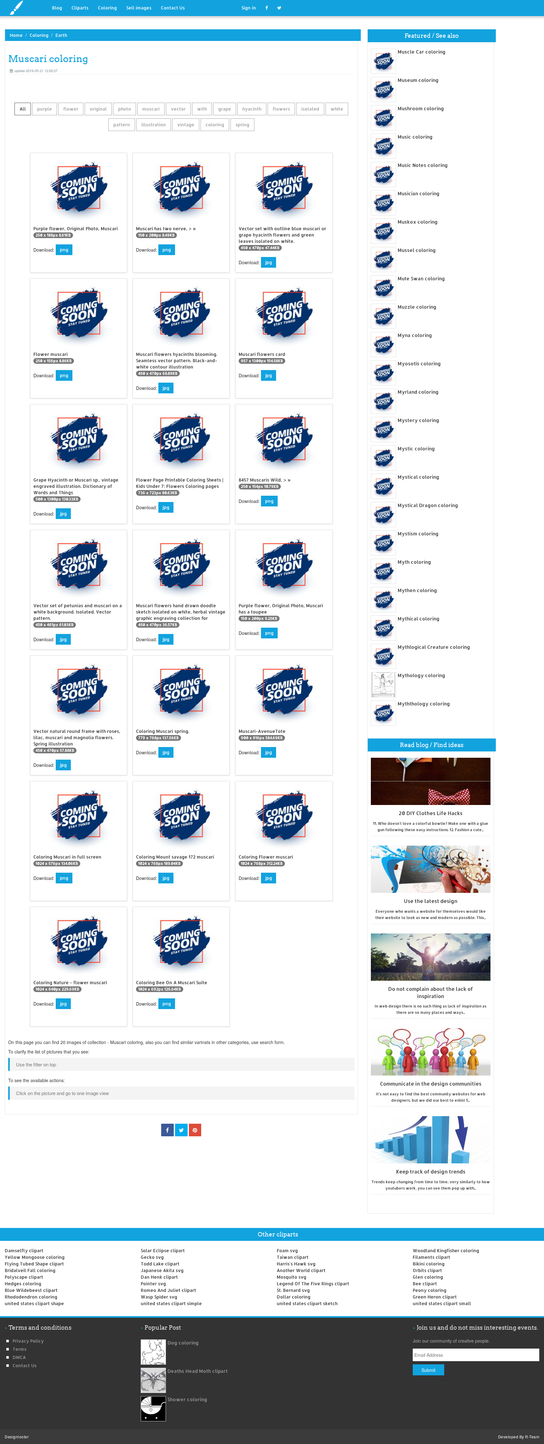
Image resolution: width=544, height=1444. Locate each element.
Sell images (138, 7)
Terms (19, 1349)
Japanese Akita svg (162, 1270)
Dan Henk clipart (159, 1277)
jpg (268, 262)
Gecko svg (152, 1257)
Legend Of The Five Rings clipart (313, 1283)
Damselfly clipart (24, 1250)
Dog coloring (183, 1343)
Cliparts (79, 7)
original (98, 108)
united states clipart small (442, 1303)
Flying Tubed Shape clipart (34, 1263)
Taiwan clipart (293, 1257)
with (202, 108)
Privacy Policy (28, 1341)
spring (242, 124)
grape (224, 108)
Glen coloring (428, 1277)
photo (124, 108)
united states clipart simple (171, 1303)
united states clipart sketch (307, 1303)
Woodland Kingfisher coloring (446, 1250)
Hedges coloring (23, 1283)
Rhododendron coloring (31, 1296)
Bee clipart (425, 1283)
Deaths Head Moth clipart (197, 1371)
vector (178, 108)
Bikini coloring (429, 1263)
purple (44, 108)
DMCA (19, 1357)
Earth (61, 35)
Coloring (107, 7)
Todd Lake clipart (160, 1263)
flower (70, 108)
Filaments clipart (431, 1257)
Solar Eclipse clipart (163, 1250)
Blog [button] (57, 7)
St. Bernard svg (293, 1290)
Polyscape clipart (24, 1277)
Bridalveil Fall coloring (30, 1270)
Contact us (25, 1365)
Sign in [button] (248, 7)
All (23, 108)
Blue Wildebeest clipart (31, 1290)
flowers (281, 108)
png (64, 249)
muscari (151, 108)
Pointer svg (153, 1283)
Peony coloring (429, 1290)
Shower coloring (187, 1399)
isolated (310, 108)
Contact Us (173, 7)
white (337, 108)
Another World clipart (301, 1270)
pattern (121, 124)
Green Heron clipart (435, 1296)
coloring (215, 124)
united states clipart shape (34, 1303)
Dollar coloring (293, 1296)
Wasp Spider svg (159, 1296)
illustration (153, 124)
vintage (185, 124)
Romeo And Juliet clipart (168, 1290)
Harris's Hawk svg (296, 1263)
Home (16, 35)
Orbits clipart (427, 1270)
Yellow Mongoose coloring (35, 1257)
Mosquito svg (291, 1277)
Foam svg (287, 1250)
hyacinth (251, 108)
